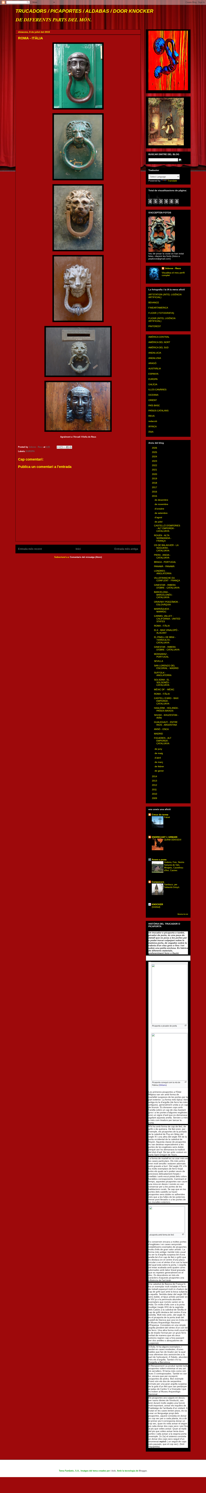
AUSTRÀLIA (154, 368)
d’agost (159, 517)
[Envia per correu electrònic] (58, 447)
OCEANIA (153, 395)
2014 (155, 776)
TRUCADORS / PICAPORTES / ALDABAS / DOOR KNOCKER (84, 11)
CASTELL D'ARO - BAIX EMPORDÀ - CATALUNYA (166, 701)
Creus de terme (160, 814)
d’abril (158, 757)
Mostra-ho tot (183, 914)
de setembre (161, 513)
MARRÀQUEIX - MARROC (162, 610)
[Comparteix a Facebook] (67, 447)
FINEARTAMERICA (158, 307)
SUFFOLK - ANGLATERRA (162, 674)
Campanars (158, 882)
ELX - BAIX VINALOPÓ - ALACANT (166, 631)
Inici (78, 549)
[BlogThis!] (61, 447)
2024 (155, 456)
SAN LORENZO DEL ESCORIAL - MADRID (166, 667)
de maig (159, 753)
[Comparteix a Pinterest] (70, 447)
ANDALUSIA (154, 358)
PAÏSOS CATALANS (158, 410)
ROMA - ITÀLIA (162, 625)
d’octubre (160, 508)
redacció (152, 421)
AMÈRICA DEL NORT (159, 342)
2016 (155, 491)
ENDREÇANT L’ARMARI (164, 837)
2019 (155, 478)
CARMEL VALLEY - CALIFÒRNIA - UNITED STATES (167, 619)
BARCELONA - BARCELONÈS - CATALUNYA (163, 595)
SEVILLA (158, 661)
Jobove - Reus (173, 268)
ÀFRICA (152, 426)
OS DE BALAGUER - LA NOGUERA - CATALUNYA (166, 548)
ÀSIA (150, 431)
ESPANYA (153, 374)
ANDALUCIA (154, 352)
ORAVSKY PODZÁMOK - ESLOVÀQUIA (166, 603)
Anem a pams (159, 859)
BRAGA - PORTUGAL (165, 562)
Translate (172, 180)
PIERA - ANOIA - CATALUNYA (162, 556)
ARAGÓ (152, 363)
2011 (154, 789)
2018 (155, 483)
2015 (155, 496)
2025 (155, 452)
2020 (155, 474)
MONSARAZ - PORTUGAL (161, 655)
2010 (155, 794)
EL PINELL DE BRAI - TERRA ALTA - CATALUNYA (165, 640)
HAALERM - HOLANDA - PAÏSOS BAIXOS (166, 709)
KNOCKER (157, 904)
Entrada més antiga (126, 549)
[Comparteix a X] (64, 447)
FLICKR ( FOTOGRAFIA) (161, 313)
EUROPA (30, 451)
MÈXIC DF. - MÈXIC (164, 689)
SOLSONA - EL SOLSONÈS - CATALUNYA (162, 682)
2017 (155, 487)
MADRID (158, 733)
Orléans (162, 1085)
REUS (151, 416)
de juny (159, 749)
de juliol (159, 521)
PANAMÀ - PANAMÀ (164, 566)
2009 (155, 798)
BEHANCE (153, 302)
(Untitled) (156, 907)
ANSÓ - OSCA (161, 729)
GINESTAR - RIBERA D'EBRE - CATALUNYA (166, 586)
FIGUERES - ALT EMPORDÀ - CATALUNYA (162, 741)
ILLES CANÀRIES (157, 389)
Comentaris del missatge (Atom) (86, 557)
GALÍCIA (152, 384)
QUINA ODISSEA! (172, 840)
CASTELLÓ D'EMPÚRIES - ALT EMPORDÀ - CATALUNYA (167, 528)
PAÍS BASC (154, 405)
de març (159, 762)
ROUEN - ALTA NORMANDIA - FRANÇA (162, 538)
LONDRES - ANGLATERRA (162, 572)
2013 (155, 780)
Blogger (143, 1471)
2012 (155, 785)
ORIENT (152, 400)
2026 (155, 448)
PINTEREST (154, 326)
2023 (155, 461)
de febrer (160, 766)
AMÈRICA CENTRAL (158, 337)
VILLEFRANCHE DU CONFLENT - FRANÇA (167, 579)
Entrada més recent (30, 549)
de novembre (162, 504)
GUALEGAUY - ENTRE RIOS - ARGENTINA (166, 723)
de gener (159, 770)
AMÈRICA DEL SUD (158, 347)
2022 (155, 465)
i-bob (113, 1471)
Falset (167, 817)
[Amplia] (185, 1025)
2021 (155, 469)
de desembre (162, 500)
